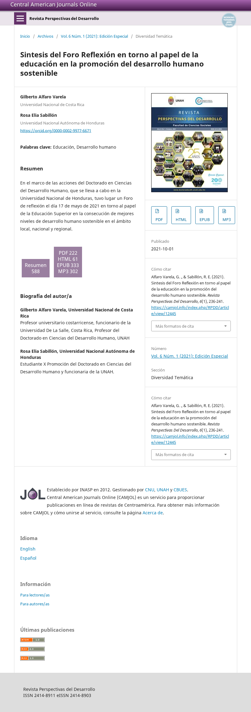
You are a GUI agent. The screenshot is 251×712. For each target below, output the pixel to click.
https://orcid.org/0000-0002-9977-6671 (55, 130)
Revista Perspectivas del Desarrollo (64, 18)
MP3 (227, 219)
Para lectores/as (35, 595)
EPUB (205, 219)
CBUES (180, 490)
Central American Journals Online (53, 4)
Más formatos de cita (174, 326)
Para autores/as (34, 604)
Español (28, 558)
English (28, 549)
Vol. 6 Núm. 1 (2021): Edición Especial (94, 36)
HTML (181, 219)
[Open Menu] (20, 18)
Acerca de (153, 513)
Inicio (25, 36)
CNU (149, 490)
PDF (159, 219)
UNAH (163, 490)
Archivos (45, 36)
